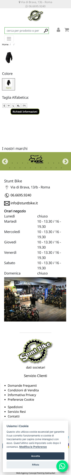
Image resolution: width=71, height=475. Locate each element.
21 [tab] (51, 168)
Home (5, 44)
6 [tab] (33, 163)
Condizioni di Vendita (23, 390)
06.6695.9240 (36, 6)
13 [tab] (9, 168)
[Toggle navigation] (9, 38)
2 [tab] (12, 163)
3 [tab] (17, 163)
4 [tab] (22, 163)
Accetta (35, 456)
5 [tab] (27, 163)
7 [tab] (38, 163)
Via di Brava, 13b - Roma (36, 2)
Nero (8, 87)
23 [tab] (61, 168)
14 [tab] (15, 168)
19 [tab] (40, 168)
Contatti (14, 416)
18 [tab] (35, 168)
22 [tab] (56, 168)
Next (63, 160)
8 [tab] (43, 163)
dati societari (35, 367)
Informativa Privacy (22, 395)
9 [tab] (48, 163)
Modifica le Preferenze (33, 446)
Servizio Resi (17, 411)
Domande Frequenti (22, 385)
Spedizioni (15, 407)
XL (18, 105)
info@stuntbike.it (24, 203)
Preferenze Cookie (21, 399)
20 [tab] (46, 168)
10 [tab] (53, 163)
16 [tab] (25, 168)
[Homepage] (35, 351)
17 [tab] (30, 168)
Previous (3, 160)
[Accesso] (58, 30)
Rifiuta (35, 464)
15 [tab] (20, 168)
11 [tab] (58, 163)
